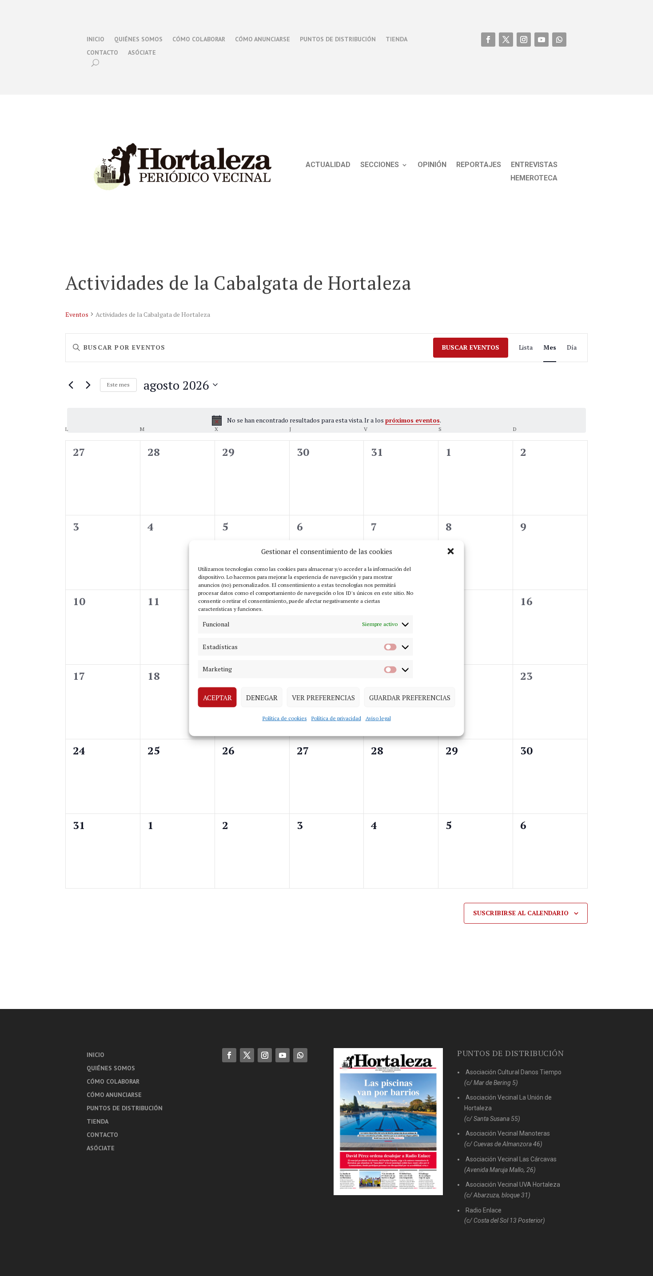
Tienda (396, 39)
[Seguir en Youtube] (541, 39)
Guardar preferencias (409, 697)
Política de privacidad (336, 718)
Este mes (118, 384)
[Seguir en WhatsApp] (559, 39)
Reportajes (478, 165)
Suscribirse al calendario (521, 913)
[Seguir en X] (506, 39)
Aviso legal (378, 718)
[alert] (326, 420)
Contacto (102, 52)
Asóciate (142, 52)
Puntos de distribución (338, 39)
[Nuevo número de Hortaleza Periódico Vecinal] (388, 1121)
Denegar (262, 697)
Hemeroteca (533, 178)
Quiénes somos (138, 39)
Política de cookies (285, 718)
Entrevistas (534, 165)
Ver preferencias (323, 697)
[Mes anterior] (70, 384)
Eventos (76, 314)
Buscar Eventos (470, 347)
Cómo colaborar (198, 39)
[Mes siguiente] (88, 384)
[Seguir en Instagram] (524, 39)
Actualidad (328, 165)
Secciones (379, 165)
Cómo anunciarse (262, 39)
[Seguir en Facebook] (488, 39)
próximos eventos (412, 420)
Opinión (432, 165)
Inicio (95, 39)
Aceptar (217, 697)
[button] (450, 551)
